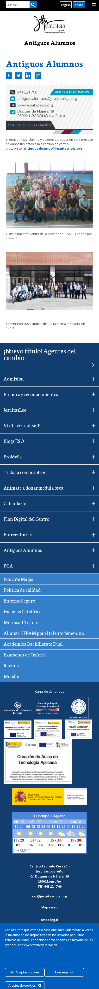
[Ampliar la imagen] (65, 745)
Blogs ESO (14, 440)
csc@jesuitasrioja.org (49, 896)
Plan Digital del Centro (26, 518)
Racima (11, 665)
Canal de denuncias (49, 691)
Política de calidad (22, 589)
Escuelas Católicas (22, 611)
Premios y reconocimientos (31, 394)
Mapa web (49, 907)
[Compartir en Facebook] (9, 75)
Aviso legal (49, 920)
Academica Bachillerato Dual (33, 643)
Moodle (11, 676)
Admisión (14, 378)
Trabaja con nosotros (25, 471)
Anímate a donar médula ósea (33, 487)
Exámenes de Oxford (24, 654)
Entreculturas (18, 534)
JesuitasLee (15, 409)
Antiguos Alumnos (23, 549)
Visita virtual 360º (23, 425)
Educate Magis (18, 578)
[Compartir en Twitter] (18, 75)
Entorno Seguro (19, 600)
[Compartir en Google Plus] (38, 75)
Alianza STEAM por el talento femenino (44, 632)
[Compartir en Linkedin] (28, 75)
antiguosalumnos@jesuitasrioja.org (52, 148)
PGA (8, 565)
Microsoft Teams (21, 622)
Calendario (15, 503)
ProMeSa (13, 456)
